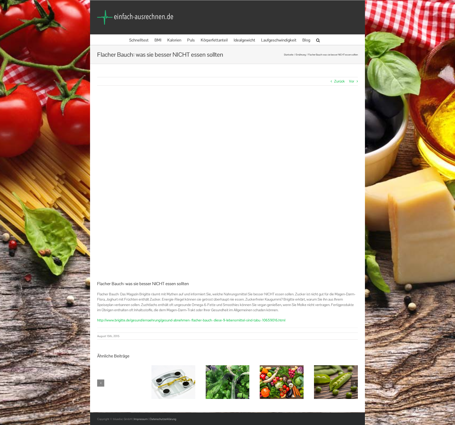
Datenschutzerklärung (163, 419)
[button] (318, 40)
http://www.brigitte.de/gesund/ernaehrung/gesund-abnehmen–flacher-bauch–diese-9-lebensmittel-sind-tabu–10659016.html (191, 320)
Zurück (339, 81)
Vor (351, 81)
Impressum (141, 419)
